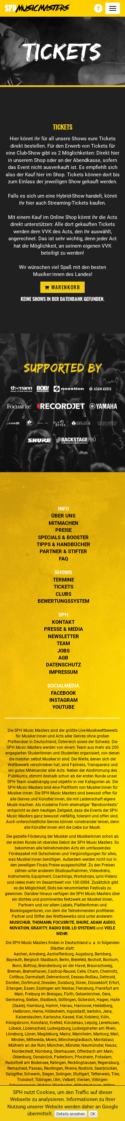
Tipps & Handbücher (63, 545)
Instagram (63, 700)
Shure (82, 922)
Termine (63, 580)
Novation (19, 928)
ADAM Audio (102, 922)
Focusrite (63, 922)
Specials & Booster (63, 538)
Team (63, 643)
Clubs (63, 594)
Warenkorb (65, 287)
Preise (63, 530)
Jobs (63, 651)
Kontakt (63, 622)
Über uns (63, 516)
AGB (63, 658)
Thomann (41, 922)
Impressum (63, 672)
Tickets (63, 587)
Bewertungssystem (63, 601)
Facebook (63, 693)
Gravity (39, 928)
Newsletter (63, 636)
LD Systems (83, 928)
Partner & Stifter (63, 552)
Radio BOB (59, 928)
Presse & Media (63, 629)
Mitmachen (63, 523)
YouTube (63, 707)
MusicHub (20, 922)
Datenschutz (63, 665)
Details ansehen (70, 1114)
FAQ (63, 559)
